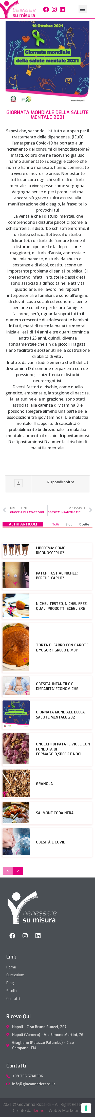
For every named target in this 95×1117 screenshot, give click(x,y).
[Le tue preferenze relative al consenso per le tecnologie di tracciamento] (86, 1108)
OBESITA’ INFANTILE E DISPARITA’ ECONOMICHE (57, 687)
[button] (83, 9)
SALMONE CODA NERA (55, 813)
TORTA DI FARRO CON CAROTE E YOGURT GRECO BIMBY (62, 648)
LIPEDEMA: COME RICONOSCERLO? (50, 551)
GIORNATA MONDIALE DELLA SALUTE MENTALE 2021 (60, 715)
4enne (38, 1110)
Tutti (55, 524)
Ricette (84, 524)
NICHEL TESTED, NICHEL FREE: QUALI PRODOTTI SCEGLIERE (62, 606)
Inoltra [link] (68, 482)
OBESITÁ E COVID (50, 842)
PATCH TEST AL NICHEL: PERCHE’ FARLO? (57, 576)
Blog (69, 524)
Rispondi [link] (54, 482)
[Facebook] (46, 9)
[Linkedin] (62, 9)
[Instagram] (54, 9)
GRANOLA (44, 783)
